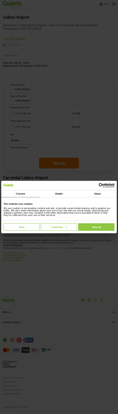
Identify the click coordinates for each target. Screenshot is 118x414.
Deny (21, 227)
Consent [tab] (20, 193)
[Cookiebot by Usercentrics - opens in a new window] (101, 185)
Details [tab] (59, 193)
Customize (57, 227)
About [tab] (97, 193)
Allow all (96, 227)
